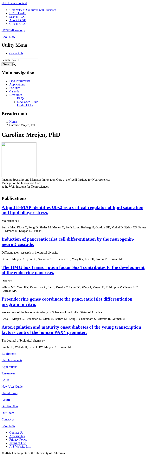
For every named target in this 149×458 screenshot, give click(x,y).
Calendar (14, 91)
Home (13, 121)
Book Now (8, 36)
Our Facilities (10, 406)
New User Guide (27, 101)
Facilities (14, 88)
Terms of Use (17, 443)
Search (6, 60)
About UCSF (17, 20)
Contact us (8, 419)
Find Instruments (19, 81)
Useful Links (25, 105)
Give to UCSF (18, 23)
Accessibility (17, 436)
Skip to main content (14, 3)
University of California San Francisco (32, 9)
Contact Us (16, 53)
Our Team (8, 412)
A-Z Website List (19, 446)
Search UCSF (17, 16)
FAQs (20, 98)
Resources (15, 95)
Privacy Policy (18, 439)
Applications (17, 84)
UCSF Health (17, 13)
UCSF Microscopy (13, 30)
